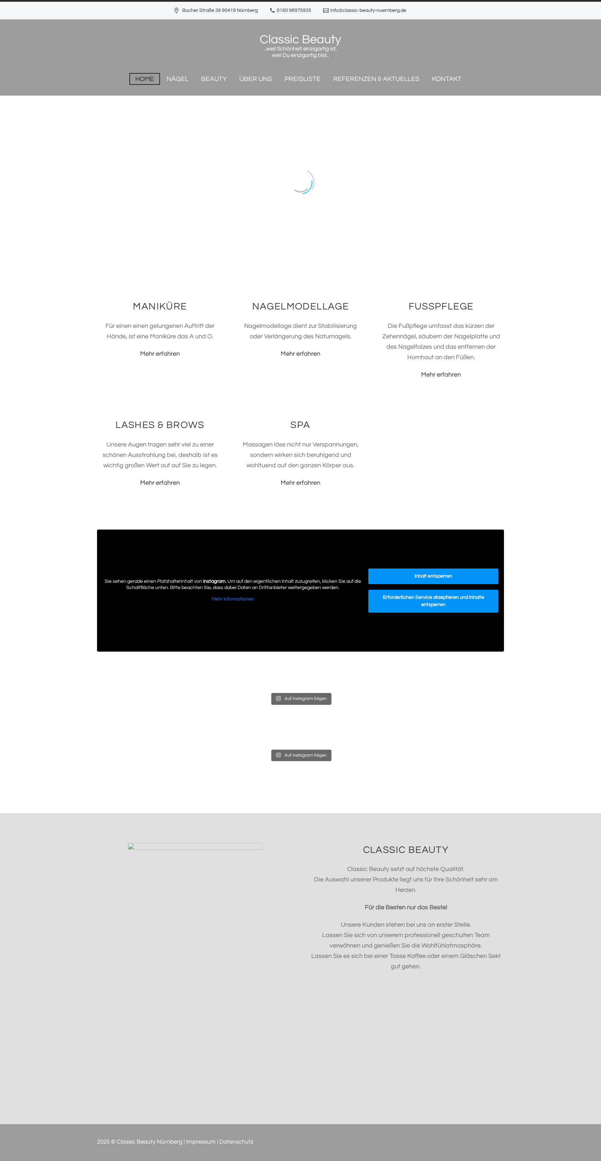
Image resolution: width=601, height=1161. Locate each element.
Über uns (255, 78)
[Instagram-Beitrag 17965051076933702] (249, 666)
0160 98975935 (294, 10)
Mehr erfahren (160, 353)
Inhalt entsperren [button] (433, 576)
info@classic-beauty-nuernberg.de (368, 10)
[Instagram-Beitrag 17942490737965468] (454, 666)
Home (144, 78)
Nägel (178, 78)
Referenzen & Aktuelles (376, 78)
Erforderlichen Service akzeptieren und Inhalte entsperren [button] (433, 601)
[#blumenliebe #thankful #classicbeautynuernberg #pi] (146, 671)
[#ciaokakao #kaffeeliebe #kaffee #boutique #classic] (351, 671)
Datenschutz (236, 1142)
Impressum (201, 1142)
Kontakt (447, 78)
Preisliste (303, 78)
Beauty (214, 78)
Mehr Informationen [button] (232, 599)
